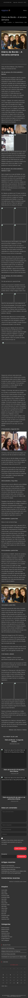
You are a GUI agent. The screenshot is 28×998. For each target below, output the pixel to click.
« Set (2, 986)
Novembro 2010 (5, 915)
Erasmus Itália (4, 931)
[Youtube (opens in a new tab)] (15, 4)
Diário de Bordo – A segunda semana (14, 740)
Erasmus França (7, 61)
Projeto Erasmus (5, 938)
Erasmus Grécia (5, 929)
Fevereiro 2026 (5, 895)
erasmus (5, 59)
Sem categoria (5, 940)
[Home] (1, 22)
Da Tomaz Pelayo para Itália (8, 869)
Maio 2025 (3, 899)
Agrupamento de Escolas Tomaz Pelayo (16, 996)
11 (3, 977)
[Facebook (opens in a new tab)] (12, 4)
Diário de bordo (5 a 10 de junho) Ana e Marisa (14, 770)
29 (17, 983)
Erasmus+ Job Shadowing (7, 865)
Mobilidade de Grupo (6, 936)
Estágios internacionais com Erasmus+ (10, 867)
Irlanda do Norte (5, 933)
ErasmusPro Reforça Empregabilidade (11, 873)
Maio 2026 (4, 892)
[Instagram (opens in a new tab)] (14, 4)
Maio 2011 (3, 913)
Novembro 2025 (5, 897)
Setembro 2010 (5, 919)
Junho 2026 (4, 890)
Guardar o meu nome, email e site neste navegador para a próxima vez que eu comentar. (12, 842)
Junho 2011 (4, 911)
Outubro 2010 (4, 917)
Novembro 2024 (5, 904)
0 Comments (20, 61)
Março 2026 (4, 893)
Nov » (6, 986)
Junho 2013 (4, 910)
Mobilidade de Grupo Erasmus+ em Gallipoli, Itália (13, 871)
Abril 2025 (3, 901)
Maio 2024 (4, 906)
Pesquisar (4, 854)
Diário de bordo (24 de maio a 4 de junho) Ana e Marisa (14, 798)
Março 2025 (4, 902)
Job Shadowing (5, 935)
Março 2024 (4, 908)
